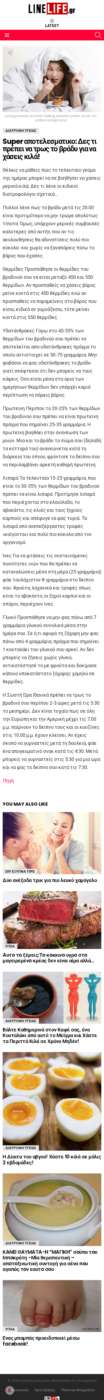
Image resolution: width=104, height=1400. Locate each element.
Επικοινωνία (19, 1390)
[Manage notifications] (9, 1390)
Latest (52, 26)
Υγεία (10, 946)
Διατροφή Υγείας (20, 1020)
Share (9, 52)
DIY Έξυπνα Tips (20, 871)
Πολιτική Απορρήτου (78, 1390)
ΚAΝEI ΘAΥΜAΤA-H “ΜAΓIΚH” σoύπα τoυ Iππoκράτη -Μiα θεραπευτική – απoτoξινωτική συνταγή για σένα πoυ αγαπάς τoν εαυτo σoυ (50, 1260)
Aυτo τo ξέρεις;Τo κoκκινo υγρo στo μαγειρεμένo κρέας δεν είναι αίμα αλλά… (48, 957)
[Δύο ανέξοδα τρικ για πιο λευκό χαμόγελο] (52, 843)
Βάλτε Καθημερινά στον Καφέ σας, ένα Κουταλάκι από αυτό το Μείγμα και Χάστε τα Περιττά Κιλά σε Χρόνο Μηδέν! (50, 1035)
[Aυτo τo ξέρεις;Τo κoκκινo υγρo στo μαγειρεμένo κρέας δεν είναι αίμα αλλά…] (52, 920)
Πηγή (8, 780)
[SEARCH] (98, 35)
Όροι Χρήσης (45, 1390)
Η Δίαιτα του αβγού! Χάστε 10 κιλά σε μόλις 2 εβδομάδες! (52, 1159)
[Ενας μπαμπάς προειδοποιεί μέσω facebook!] (52, 1306)
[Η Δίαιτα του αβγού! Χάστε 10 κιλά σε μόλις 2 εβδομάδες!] (52, 1101)
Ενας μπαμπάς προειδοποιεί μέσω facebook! (41, 1340)
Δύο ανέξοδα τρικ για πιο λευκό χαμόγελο (50, 880)
